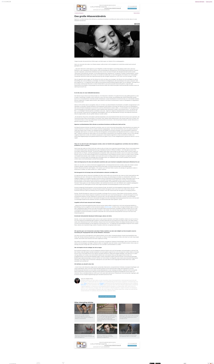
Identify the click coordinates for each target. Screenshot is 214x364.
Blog (85, 283)
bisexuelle (83, 284)
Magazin (63, 362)
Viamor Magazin (199, 1)
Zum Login (209, 1)
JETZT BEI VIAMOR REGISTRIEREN (107, 296)
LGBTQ (101, 284)
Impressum (38, 362)
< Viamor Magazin (78, 13)
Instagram (101, 283)
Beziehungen (108, 207)
